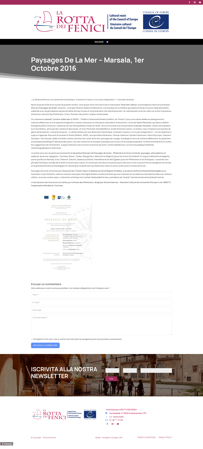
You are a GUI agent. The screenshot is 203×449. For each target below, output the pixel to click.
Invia (111, 379)
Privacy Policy (165, 437)
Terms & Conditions (146, 437)
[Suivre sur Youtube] (200, 2)
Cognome (126, 367)
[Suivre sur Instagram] (195, 2)
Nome (107, 367)
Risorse (99, 42)
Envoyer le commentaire (45, 345)
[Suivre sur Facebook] (189, 2)
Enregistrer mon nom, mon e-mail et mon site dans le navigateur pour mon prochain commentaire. (78, 339)
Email (143, 367)
